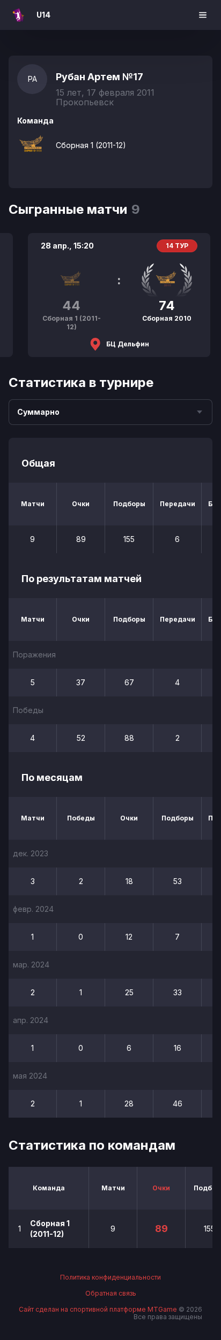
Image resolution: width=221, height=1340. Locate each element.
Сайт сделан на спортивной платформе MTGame (99, 1309)
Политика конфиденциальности (110, 1277)
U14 (43, 14)
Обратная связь (110, 1293)
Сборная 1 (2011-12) (91, 145)
